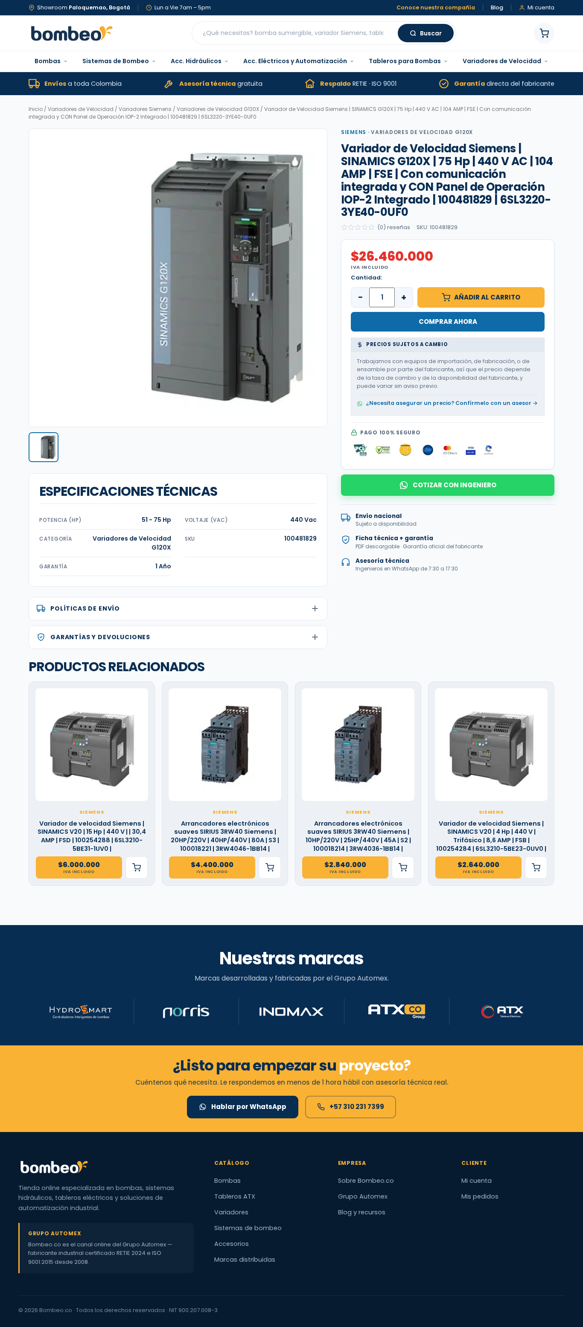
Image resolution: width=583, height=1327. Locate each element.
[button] (43, 447)
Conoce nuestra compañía (435, 8)
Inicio (36, 109)
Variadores (231, 1212)
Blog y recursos (361, 1212)
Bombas (48, 61)
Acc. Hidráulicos (196, 61)
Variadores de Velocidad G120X (218, 109)
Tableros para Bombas (405, 61)
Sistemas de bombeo (248, 1228)
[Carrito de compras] (544, 33)
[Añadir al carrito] (136, 867)
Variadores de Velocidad (502, 61)
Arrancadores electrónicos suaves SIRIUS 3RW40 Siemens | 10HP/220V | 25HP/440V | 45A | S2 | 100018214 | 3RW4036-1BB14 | (358, 836)
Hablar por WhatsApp (248, 1106)
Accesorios (231, 1244)
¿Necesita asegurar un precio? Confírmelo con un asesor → (452, 403)
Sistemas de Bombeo (115, 61)
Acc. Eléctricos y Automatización (295, 61)
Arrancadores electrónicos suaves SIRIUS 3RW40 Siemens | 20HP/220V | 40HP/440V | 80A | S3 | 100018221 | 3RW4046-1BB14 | (225, 836)
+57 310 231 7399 (356, 1106)
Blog (497, 8)
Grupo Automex (363, 1196)
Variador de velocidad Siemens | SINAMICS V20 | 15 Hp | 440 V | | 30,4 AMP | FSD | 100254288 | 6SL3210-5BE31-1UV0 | (92, 836)
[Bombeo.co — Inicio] (71, 33)
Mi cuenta (476, 1180)
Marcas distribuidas (244, 1259)
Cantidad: (366, 277)
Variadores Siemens (145, 109)
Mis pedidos (479, 1196)
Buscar (431, 33)
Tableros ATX (234, 1196)
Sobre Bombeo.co (366, 1180)
